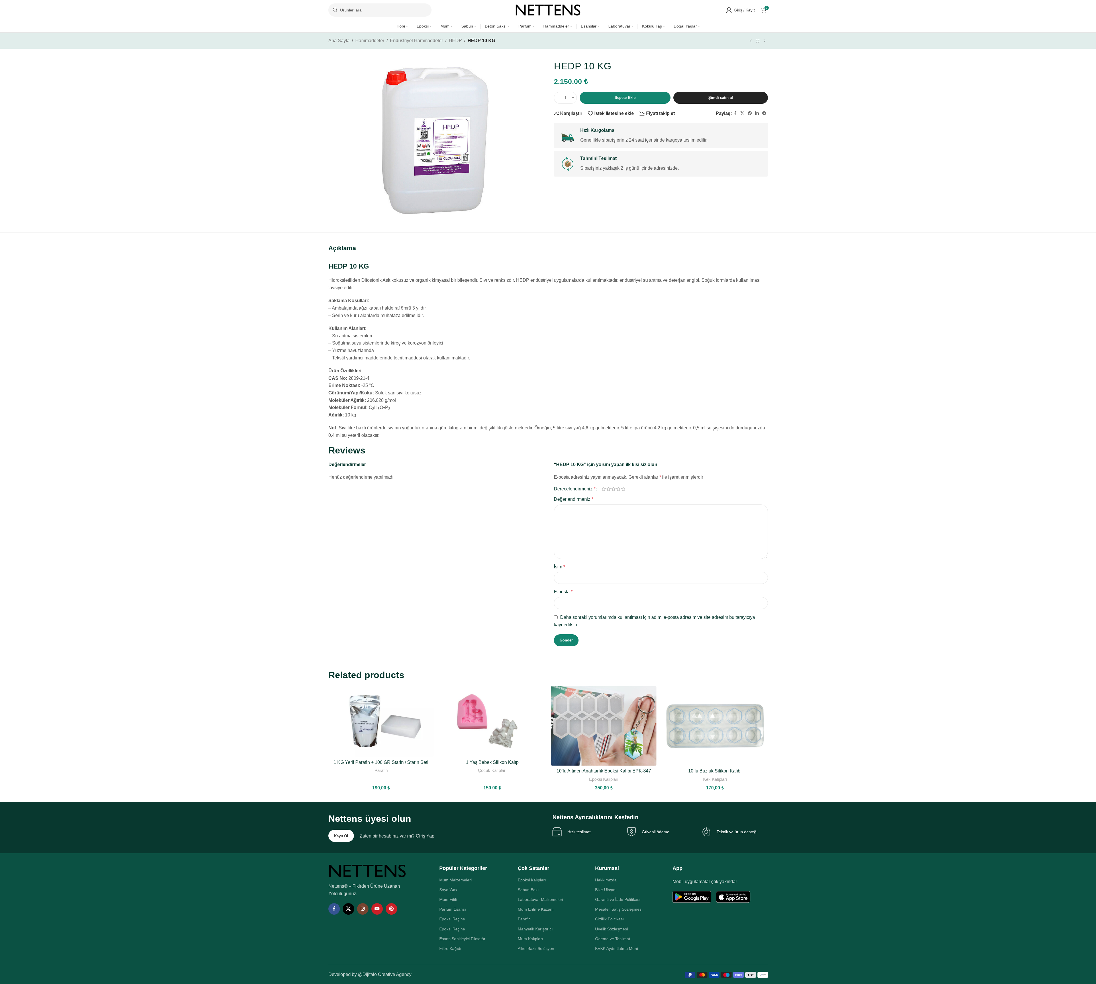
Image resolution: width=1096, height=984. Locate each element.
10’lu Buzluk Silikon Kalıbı (715, 770)
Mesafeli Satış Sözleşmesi (618, 909)
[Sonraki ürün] (764, 41)
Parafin (381, 770)
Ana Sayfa (339, 40)
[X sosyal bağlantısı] (742, 113)
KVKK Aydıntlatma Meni (616, 948)
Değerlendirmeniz (573, 499)
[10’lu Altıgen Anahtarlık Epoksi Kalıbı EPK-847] (604, 725)
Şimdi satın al (720, 97)
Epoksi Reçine (452, 919)
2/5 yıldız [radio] (608, 489)
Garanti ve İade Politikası (617, 899)
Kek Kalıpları (715, 779)
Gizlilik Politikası (609, 919)
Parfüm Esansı (452, 909)
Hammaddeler (369, 40)
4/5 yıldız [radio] (618, 489)
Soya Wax (448, 889)
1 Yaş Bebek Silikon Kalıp (492, 762)
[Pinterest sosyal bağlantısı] (750, 113)
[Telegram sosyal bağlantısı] (764, 113)
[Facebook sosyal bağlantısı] (735, 113)
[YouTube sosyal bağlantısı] (377, 909)
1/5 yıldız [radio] (603, 489)
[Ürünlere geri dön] (757, 41)
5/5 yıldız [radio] (623, 489)
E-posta (563, 591)
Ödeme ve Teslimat (612, 938)
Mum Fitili (448, 899)
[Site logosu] (548, 9)
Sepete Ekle (625, 97)
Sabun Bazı (528, 889)
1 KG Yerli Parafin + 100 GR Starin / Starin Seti (381, 762)
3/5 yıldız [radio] (613, 489)
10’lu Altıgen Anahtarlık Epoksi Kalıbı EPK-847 (603, 770)
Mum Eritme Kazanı (536, 909)
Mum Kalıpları (530, 938)
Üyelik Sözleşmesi (611, 929)
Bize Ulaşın (605, 889)
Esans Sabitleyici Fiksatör (462, 938)
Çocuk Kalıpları (492, 770)
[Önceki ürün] (750, 41)
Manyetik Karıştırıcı (535, 929)
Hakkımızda (606, 880)
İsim (559, 566)
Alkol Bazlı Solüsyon (536, 948)
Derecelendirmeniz (574, 489)
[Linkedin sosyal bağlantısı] (757, 113)
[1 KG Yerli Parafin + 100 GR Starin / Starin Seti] (381, 721)
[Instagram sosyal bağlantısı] (362, 909)
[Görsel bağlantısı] (367, 870)
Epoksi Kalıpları (603, 779)
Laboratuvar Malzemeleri (540, 899)
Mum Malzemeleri (455, 880)
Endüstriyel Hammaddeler (416, 40)
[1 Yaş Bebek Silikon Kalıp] (492, 721)
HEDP (455, 40)
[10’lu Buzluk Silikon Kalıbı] (715, 725)
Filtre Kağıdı (450, 948)
